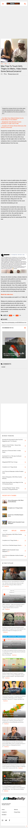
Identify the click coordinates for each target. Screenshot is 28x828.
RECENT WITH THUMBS (9, 495)
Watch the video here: (7, 294)
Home (2, 63)
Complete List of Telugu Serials (15, 508)
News (6, 63)
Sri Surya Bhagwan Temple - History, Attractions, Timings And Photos (13, 780)
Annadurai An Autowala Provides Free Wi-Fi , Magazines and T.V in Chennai (13, 576)
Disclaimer (4, 814)
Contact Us (4, 812)
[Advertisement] (14, 22)
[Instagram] (2, 820)
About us (16, 809)
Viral (9, 63)
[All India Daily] (13, 4)
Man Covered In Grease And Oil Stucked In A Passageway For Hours (13, 340)
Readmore (6, 586)
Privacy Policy (17, 812)
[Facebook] (9, 820)
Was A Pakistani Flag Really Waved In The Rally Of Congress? (13, 354)
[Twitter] (6, 820)
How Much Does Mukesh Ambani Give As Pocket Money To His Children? (12, 118)
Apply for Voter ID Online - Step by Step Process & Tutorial (12, 599)
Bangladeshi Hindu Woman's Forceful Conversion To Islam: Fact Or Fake (11, 122)
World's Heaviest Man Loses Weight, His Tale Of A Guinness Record (14, 759)
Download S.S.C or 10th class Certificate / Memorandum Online (13, 645)
